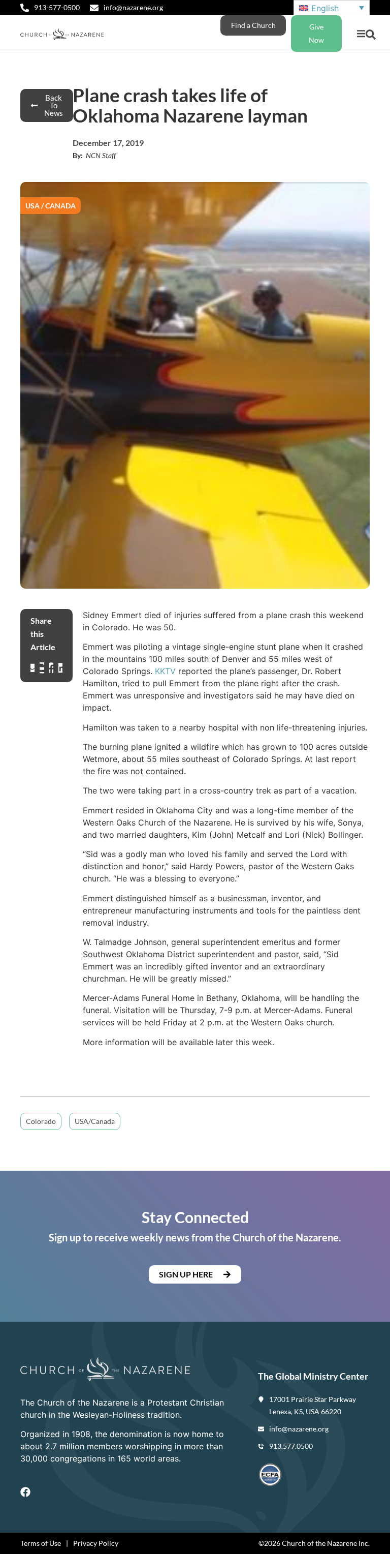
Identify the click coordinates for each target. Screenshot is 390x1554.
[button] (361, 34)
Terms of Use (40, 1543)
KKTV (165, 671)
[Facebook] (25, 1492)
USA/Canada (95, 1121)
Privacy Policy (95, 1543)
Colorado (41, 1121)
